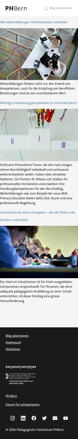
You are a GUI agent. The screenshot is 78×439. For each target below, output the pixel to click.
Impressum (13, 342)
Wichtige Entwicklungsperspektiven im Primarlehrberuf (38, 103)
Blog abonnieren (60, 8)
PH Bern (11, 396)
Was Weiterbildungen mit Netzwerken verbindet (33, 22)
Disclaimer (13, 349)
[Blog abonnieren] (46, 8)
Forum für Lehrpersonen (23, 404)
